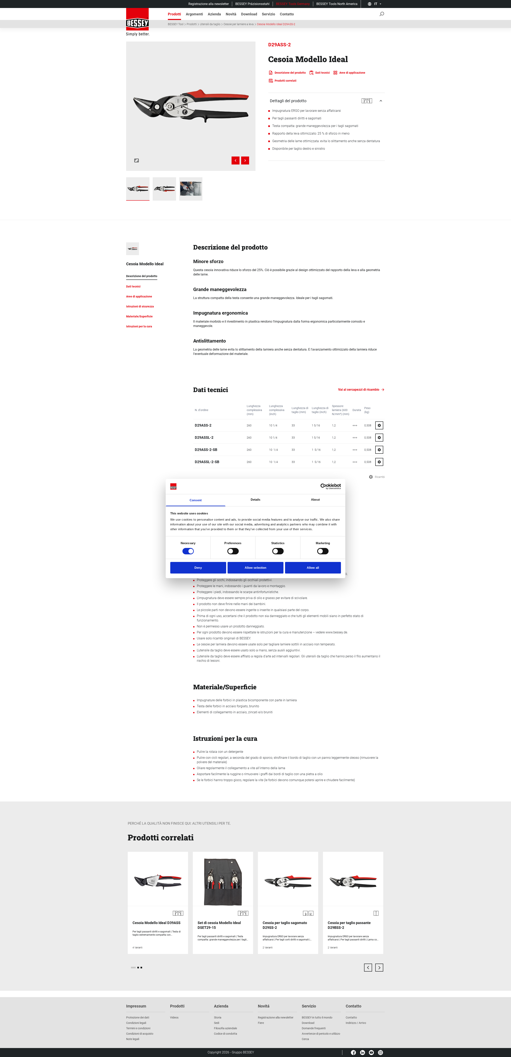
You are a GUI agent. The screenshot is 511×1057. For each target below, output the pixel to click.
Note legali (132, 1039)
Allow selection (255, 567)
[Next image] (245, 160)
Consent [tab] (196, 500)
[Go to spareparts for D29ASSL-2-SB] (379, 462)
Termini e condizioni (138, 1028)
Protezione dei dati (137, 1017)
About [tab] (315, 499)
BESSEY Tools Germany (293, 4)
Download (308, 1022)
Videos (174, 1017)
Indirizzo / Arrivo (356, 1022)
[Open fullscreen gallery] (137, 160)
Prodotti (192, 24)
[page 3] (141, 967)
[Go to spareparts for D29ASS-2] (379, 425)
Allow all (313, 567)
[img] (191, 106)
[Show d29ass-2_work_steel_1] (191, 189)
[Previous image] (236, 160)
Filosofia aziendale (225, 1028)
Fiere (261, 1022)
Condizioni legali (136, 1022)
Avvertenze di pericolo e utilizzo (321, 1033)
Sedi (216, 1022)
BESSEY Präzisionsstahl (252, 4)
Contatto (351, 1017)
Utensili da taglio (210, 24)
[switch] (233, 551)
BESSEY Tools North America (337, 4)
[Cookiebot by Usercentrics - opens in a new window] (323, 486)
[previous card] (368, 968)
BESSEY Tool (175, 24)
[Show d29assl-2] (138, 189)
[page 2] (138, 967)
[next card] (379, 968)
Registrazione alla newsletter (208, 4)
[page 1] (133, 967)
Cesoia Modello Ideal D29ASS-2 (276, 24)
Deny (198, 567)
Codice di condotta (225, 1033)
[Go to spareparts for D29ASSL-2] (379, 438)
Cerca (305, 1039)
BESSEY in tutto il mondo (317, 1017)
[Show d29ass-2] (164, 189)
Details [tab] (255, 499)
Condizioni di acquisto (139, 1033)
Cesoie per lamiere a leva (239, 24)
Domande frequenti (314, 1028)
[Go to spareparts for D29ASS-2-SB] (379, 450)
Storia (217, 1017)
